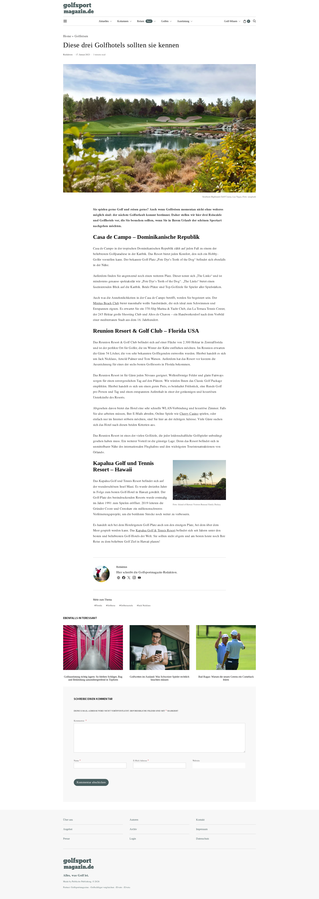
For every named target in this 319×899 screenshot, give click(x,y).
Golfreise (111, 605)
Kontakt (200, 819)
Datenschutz (202, 838)
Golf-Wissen (230, 21)
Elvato (119, 887)
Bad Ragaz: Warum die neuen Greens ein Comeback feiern (226, 678)
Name (77, 760)
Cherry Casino (189, 413)
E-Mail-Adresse (141, 760)
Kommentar (79, 720)
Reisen (144, 21)
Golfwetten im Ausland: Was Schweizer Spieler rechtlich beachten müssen (159, 678)
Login (133, 838)
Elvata (127, 887)
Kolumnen (122, 21)
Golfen (164, 21)
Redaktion (68, 54)
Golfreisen (81, 36)
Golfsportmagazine (80, 887)
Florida (99, 605)
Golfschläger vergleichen (102, 887)
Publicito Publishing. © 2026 (86, 881)
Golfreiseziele (126, 605)
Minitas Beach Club (106, 303)
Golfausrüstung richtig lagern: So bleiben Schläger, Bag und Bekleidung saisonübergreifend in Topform (93, 678)
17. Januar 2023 (83, 54)
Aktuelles (104, 21)
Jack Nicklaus (144, 605)
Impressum (202, 829)
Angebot (67, 829)
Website (196, 760)
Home (67, 36)
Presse (66, 838)
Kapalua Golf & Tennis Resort (155, 530)
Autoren (134, 819)
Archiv (133, 829)
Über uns (68, 819)
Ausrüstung (183, 21)
